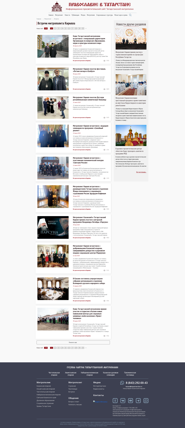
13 (58, 28)
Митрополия (91, 15)
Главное (51, 15)
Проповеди (72, 389)
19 (79, 28)
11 (51, 28)
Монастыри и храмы (120, 15)
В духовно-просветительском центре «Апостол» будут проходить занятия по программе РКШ (129, 151)
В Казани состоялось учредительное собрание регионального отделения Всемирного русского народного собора (89, 280)
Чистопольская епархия (54, 373)
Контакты (98, 395)
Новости (67, 15)
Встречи (56, 19)
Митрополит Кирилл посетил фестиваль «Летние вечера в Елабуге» (89, 70)
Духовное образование (45, 400)
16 (69, 28)
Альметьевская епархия (70, 373)
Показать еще (73, 342)
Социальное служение (45, 403)
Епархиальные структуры (104, 15)
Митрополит (59, 15)
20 (83, 28)
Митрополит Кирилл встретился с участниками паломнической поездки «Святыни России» (88, 160)
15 (65, 28)
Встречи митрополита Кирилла (82, 60)
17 (72, 28)
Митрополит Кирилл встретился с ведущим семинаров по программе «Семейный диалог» (90, 128)
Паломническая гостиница (130, 373)
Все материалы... (141, 172)
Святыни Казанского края (46, 397)
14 (62, 28)
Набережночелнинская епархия (89, 373)
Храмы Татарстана (44, 406)
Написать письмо (75, 405)
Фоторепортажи (99, 386)
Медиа (83, 15)
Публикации (75, 15)
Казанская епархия (44, 386)
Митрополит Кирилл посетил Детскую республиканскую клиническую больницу (89, 98)
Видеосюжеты (98, 389)
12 (55, 28)
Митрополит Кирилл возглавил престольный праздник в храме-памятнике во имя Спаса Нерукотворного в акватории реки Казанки (131, 102)
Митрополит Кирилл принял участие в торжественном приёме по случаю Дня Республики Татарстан (129, 54)
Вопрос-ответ (73, 402)
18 (76, 28)
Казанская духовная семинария (110, 373)
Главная (39, 19)
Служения (72, 386)
